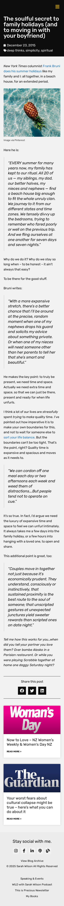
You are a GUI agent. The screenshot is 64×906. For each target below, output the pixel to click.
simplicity (32, 50)
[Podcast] (40, 851)
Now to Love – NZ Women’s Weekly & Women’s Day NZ (30, 742)
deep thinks (15, 50)
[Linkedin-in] (32, 851)
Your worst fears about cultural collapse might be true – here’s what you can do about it (30, 805)
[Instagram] (16, 851)
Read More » (14, 751)
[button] (22, 691)
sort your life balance (19, 437)
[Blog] (48, 851)
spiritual (47, 50)
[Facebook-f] (24, 851)
